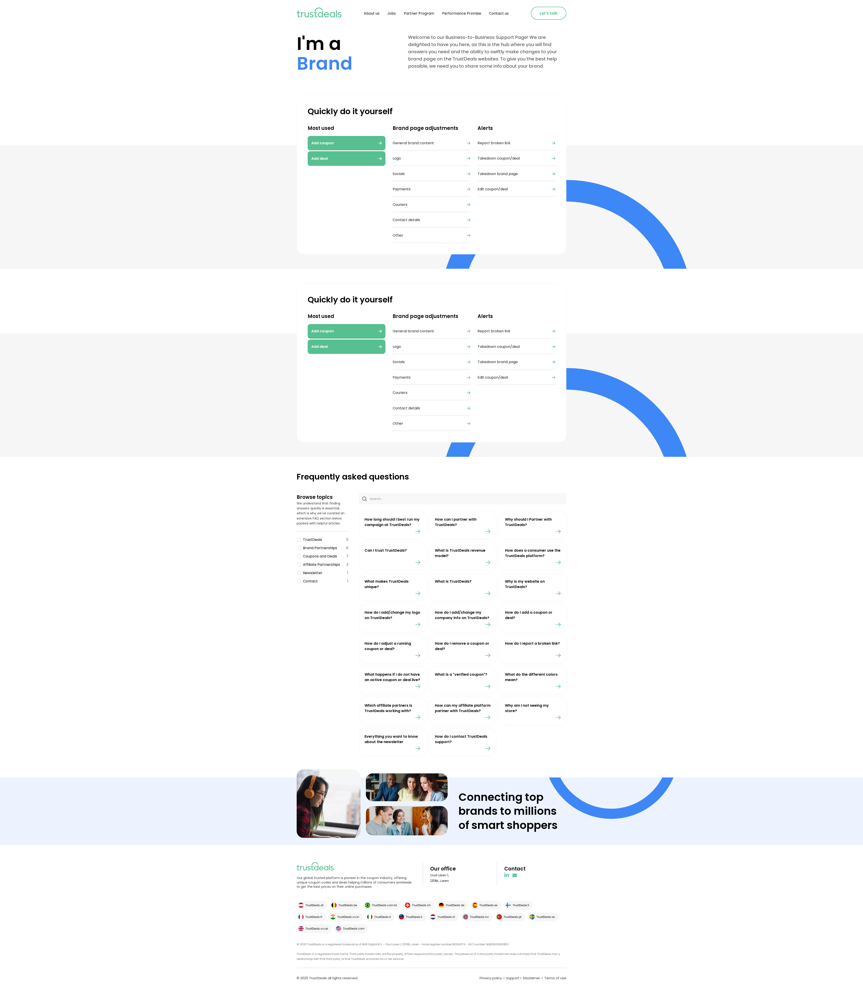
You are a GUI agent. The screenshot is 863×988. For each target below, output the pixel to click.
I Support (511, 978)
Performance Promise (461, 13)
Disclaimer (531, 978)
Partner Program (419, 13)
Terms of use (555, 978)
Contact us (499, 13)
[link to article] (392, 525)
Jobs (391, 13)
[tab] (346, 331)
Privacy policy (491, 978)
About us (371, 13)
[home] (319, 13)
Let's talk (549, 13)
